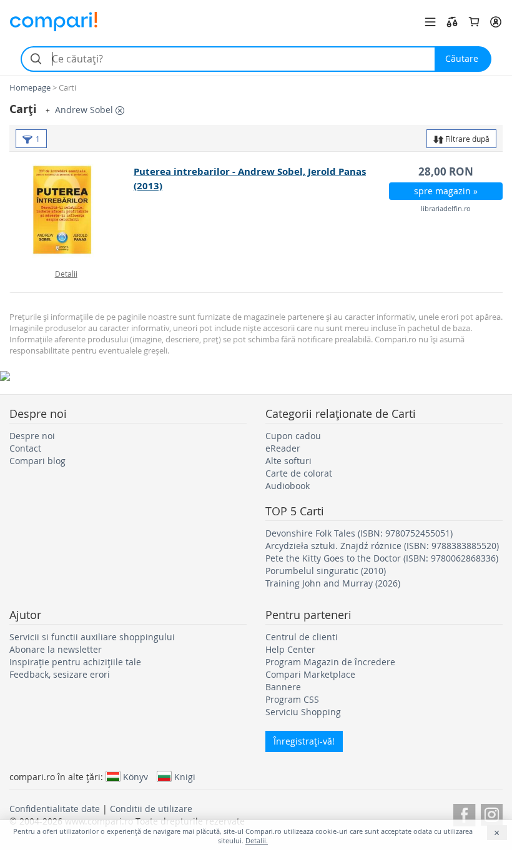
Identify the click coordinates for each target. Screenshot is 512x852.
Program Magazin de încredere (330, 662)
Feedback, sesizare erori (59, 674)
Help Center (290, 649)
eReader (282, 448)
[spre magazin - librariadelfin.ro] (72, 211)
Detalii (66, 274)
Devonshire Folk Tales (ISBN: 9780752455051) (359, 533)
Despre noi (32, 436)
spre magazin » (446, 191)
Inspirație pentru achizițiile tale (75, 662)
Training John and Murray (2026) (332, 583)
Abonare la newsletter (55, 649)
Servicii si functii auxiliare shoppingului (92, 637)
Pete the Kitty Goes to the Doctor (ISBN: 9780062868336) (381, 558)
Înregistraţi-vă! (304, 741)
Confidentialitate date (54, 809)
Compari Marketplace (310, 674)
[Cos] (474, 22)
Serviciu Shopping (303, 712)
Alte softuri (288, 461)
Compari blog (37, 461)
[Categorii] (430, 22)
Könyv (135, 776)
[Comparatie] (452, 22)
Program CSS (292, 699)
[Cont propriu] (496, 22)
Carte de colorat (298, 473)
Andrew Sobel (85, 110)
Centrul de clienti (301, 637)
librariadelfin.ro (446, 208)
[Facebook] (464, 813)
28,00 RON (445, 171)
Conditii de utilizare (151, 809)
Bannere (283, 687)
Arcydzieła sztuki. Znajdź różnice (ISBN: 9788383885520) (382, 546)
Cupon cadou (293, 436)
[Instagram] (492, 813)
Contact (25, 448)
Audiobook (287, 486)
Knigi (184, 776)
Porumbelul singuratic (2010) (325, 571)
